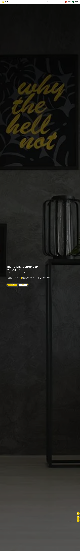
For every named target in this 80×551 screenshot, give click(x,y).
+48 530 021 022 (18, 1)
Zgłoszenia (42, 1)
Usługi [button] (48, 1)
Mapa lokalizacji (34, 1)
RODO (57, 1)
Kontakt (61, 1)
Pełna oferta (23, 284)
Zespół (53, 1)
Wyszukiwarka (26, 1)
